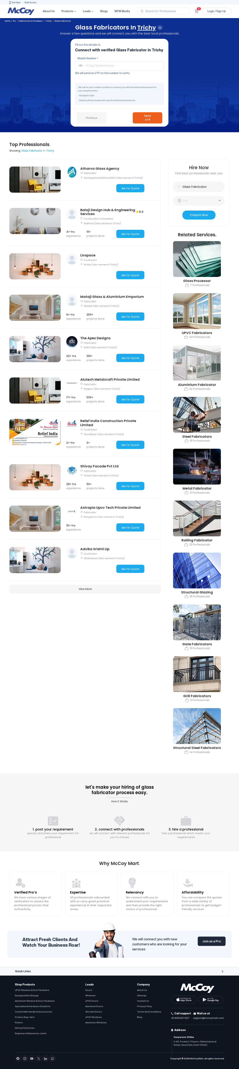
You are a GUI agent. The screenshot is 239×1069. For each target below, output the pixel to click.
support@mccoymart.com (208, 1018)
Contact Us (143, 1001)
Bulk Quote (30, 2)
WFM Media (122, 11)
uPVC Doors (91, 1001)
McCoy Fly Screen (25, 1028)
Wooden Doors (93, 1011)
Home (7, 21)
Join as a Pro (211, 941)
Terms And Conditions (149, 1011)
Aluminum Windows (96, 1022)
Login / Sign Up (216, 11)
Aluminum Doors (94, 1006)
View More (85, 589)
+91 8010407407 (180, 1018)
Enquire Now (199, 215)
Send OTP (147, 118)
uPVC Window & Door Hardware (32, 990)
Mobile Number (87, 58)
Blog (139, 1017)
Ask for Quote (130, 188)
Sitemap (141, 995)
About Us (49, 11)
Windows (90, 995)
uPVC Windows (93, 1017)
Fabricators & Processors (31, 21)
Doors (88, 990)
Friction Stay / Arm (25, 1017)
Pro (14, 21)
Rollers (19, 1022)
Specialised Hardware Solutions (32, 1006)
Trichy (48, 21)
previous (91, 118)
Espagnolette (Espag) (26, 995)
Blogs (104, 11)
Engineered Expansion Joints (30, 1033)
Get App (16, 2)
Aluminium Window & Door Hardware (35, 1001)
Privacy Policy (144, 1006)
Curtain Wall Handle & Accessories (33, 1011)
